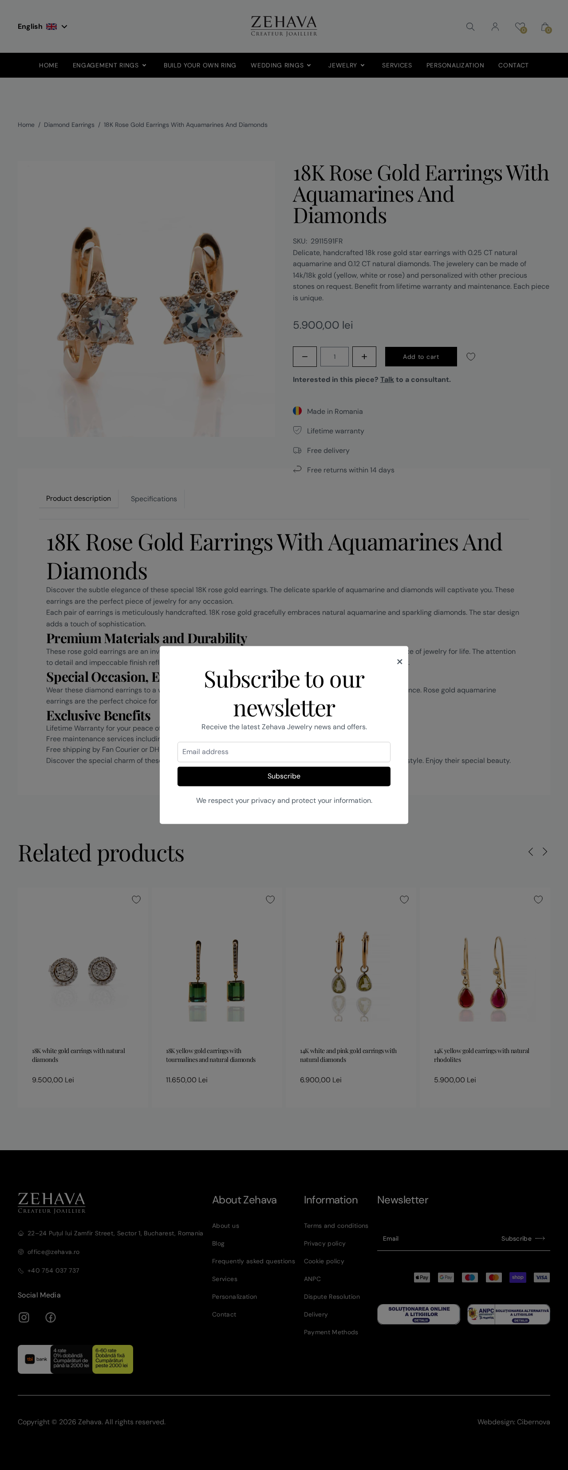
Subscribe (284, 776)
